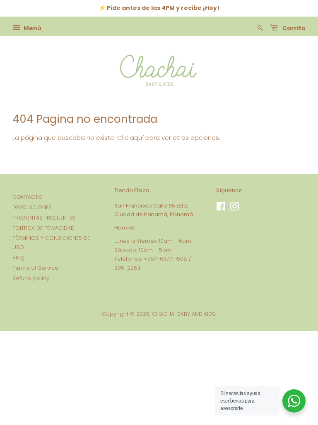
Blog (18, 257)
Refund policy (30, 278)
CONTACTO (27, 196)
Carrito (293, 28)
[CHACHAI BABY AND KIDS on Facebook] (221, 208)
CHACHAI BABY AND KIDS (183, 314)
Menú (31, 28)
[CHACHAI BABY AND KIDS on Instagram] (234, 208)
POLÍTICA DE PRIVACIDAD (43, 228)
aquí (137, 137)
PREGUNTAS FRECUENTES (43, 217)
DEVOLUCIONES (32, 207)
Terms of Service (35, 267)
